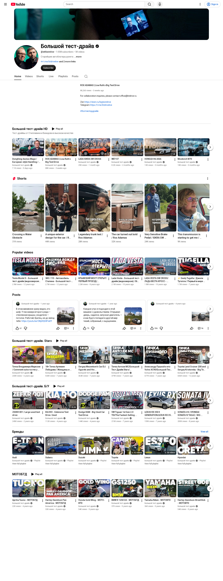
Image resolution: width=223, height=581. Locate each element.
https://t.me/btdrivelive (101, 105)
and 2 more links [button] (67, 61)
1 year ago (45, 304)
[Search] (149, 4)
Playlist (37, 461)
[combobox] (105, 4)
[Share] (58, 328)
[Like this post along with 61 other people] (17, 328)
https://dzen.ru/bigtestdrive (97, 102)
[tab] (17, 76)
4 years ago (180, 304)
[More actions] (43, 159)
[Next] (210, 147)
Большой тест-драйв (21, 165)
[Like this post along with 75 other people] (84, 328)
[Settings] (200, 4)
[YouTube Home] (17, 4)
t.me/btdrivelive (51, 61)
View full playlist (19, 464)
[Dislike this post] (25, 328)
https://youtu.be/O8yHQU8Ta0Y (37, 321)
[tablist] (111, 76)
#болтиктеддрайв (89, 111)
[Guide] (5, 4)
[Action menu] (73, 328)
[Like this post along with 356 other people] (152, 328)
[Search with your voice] (160, 4)
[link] (45, 317)
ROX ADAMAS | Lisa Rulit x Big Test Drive (100, 85)
